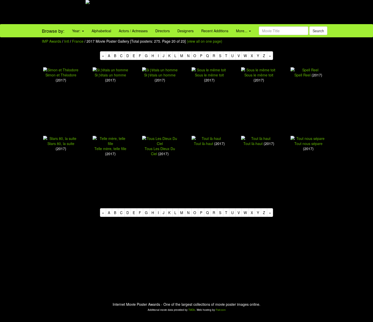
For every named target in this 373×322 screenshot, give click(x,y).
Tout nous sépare (308, 143)
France (77, 41)
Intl (66, 41)
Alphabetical (101, 30)
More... (242, 30)
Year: (76, 30)
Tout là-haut (203, 143)
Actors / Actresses (133, 30)
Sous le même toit (209, 74)
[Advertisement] (233, 12)
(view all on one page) (204, 41)
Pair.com (221, 310)
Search (318, 30)
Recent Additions (214, 30)
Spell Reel (302, 74)
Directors (162, 30)
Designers (185, 30)
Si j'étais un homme (110, 74)
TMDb (191, 310)
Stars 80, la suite (60, 143)
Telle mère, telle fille (110, 148)
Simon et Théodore (60, 74)
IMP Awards (51, 41)
